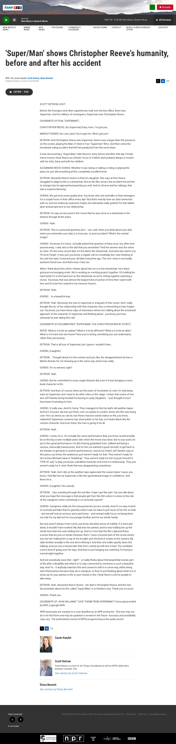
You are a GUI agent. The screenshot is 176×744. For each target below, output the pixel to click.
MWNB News (27, 28)
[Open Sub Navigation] (54, 32)
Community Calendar (74, 28)
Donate (166, 7)
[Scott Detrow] (46, 668)
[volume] (14, 20)
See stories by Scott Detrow (71, 673)
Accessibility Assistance (157, 714)
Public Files (142, 714)
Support (163, 27)
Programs (57, 27)
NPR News (42, 28)
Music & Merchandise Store (138, 28)
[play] (6, 20)
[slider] (18, 19)
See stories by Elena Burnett (56, 689)
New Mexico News (9, 28)
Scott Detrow (33, 78)
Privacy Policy (131, 714)
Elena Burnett (46, 78)
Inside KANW (100, 27)
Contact (116, 27)
